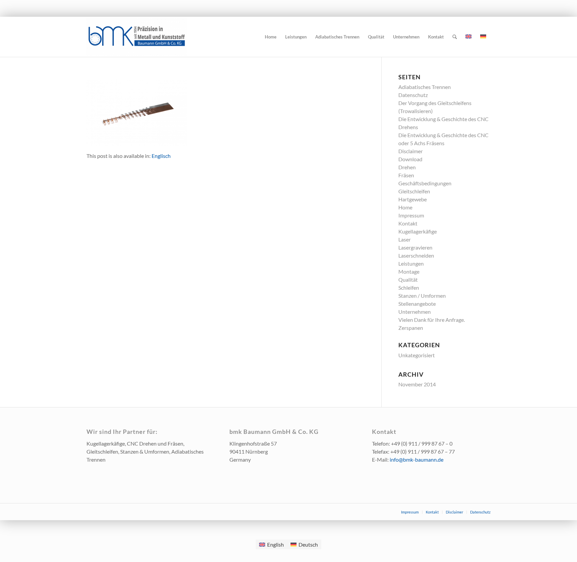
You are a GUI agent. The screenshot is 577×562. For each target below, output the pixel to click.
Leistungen (411, 263)
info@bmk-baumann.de (416, 459)
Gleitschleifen (414, 191)
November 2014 (417, 384)
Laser (404, 239)
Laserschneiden (416, 255)
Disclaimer (410, 151)
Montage (408, 271)
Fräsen (406, 175)
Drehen (407, 167)
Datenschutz (413, 95)
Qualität (408, 279)
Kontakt (407, 223)
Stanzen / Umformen (422, 295)
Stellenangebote (417, 303)
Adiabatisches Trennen (424, 87)
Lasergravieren (415, 247)
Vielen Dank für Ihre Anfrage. (431, 319)
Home (405, 207)
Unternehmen (414, 311)
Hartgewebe (412, 199)
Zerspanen (410, 327)
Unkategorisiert (416, 355)
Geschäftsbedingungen (424, 183)
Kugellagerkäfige (417, 231)
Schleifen (408, 287)
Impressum (411, 215)
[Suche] (454, 37)
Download (410, 159)
